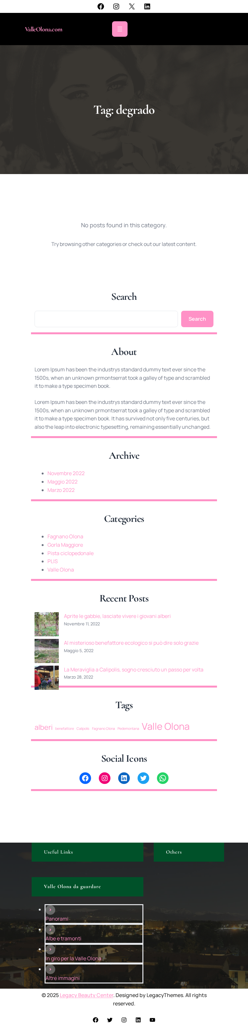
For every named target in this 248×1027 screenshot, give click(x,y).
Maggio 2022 (62, 481)
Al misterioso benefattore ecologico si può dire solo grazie (131, 642)
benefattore (64, 728)
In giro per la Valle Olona (73, 958)
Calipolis (83, 728)
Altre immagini (63, 978)
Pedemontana (128, 728)
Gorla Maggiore (65, 544)
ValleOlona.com (44, 29)
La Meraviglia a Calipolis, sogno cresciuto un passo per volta (133, 669)
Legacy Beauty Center (86, 995)
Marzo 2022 (61, 490)
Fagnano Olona (65, 536)
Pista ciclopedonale (70, 553)
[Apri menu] (120, 29)
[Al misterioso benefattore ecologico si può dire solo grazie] (47, 652)
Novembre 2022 (66, 473)
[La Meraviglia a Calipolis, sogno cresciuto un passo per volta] (47, 679)
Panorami (57, 918)
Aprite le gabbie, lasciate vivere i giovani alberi (117, 616)
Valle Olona (60, 569)
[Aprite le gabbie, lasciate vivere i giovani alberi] (47, 625)
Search (197, 318)
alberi (44, 727)
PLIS (52, 561)
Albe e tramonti (63, 938)
